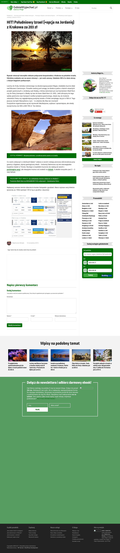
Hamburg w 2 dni (87, 221)
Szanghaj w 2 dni (103, 233)
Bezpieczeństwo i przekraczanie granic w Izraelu (41, 155)
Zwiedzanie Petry (53, 181)
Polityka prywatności (78, 539)
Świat (49, 8)
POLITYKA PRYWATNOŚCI (46, 399)
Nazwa (9, 316)
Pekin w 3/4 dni (102, 216)
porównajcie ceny (13, 169)
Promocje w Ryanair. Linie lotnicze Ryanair (45, 15)
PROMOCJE (9, 15)
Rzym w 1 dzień (102, 223)
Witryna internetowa (60, 316)
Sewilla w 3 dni (102, 228)
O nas (77, 8)
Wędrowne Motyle (18, 243)
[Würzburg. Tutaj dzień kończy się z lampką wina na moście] (86, 136)
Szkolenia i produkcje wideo (58, 537)
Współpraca (75, 533)
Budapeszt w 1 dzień (87, 211)
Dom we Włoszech (54, 2)
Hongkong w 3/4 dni (87, 225)
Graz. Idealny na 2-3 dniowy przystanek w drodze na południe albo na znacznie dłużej (102, 148)
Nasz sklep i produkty (56, 533)
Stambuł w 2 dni (103, 230)
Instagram (75, 537)
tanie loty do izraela (17, 250)
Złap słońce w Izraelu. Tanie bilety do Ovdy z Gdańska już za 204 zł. (81, 366)
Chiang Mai (85, 213)
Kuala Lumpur (86, 233)
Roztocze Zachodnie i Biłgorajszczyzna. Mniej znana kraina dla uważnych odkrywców (102, 124)
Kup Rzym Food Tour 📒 (28, 2)
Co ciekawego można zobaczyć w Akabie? (43, 179)
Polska (75, 2)
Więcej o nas (75, 531)
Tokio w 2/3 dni (102, 235)
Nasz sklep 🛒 (14, 2)
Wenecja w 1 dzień (103, 238)
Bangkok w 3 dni (86, 208)
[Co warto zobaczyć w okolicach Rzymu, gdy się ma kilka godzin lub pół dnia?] (86, 155)
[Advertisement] (41, 267)
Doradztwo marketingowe (57, 535)
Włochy (63, 2)
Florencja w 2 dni (87, 218)
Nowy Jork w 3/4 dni (104, 213)
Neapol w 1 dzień (103, 211)
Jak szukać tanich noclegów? (15, 531)
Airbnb (50, 169)
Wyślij (37, 409)
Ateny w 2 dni (86, 206)
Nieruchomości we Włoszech (58, 531)
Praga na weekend (103, 221)
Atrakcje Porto (102, 218)
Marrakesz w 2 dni (103, 206)
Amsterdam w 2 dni (87, 203)
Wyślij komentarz (14, 325)
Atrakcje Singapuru (103, 225)
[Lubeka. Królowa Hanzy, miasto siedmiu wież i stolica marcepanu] (86, 143)
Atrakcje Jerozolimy (87, 228)
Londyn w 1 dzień (87, 238)
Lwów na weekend (103, 203)
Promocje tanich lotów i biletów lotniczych (24, 15)
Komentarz (10, 297)
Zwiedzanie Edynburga (88, 216)
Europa (68, 8)
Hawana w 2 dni (86, 223)
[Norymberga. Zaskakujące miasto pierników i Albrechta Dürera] (86, 131)
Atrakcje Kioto (86, 230)
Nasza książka (76, 535)
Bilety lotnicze (32, 531)
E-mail (33, 316)
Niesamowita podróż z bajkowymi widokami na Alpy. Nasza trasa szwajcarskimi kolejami (101, 190)
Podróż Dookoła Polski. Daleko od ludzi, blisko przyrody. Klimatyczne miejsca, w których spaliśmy (101, 178)
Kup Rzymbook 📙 (41, 2)
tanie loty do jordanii (29, 250)
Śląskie (69, 2)
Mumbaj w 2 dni (102, 208)
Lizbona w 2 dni (86, 235)
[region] (23, 540)
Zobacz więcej (97, 159)
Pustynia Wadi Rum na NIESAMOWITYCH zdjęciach (28, 181)
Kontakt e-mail (76, 541)
